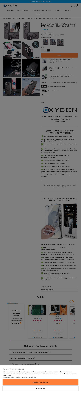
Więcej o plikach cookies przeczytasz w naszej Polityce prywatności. (19, 377)
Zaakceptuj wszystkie (40, 382)
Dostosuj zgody (40, 388)
